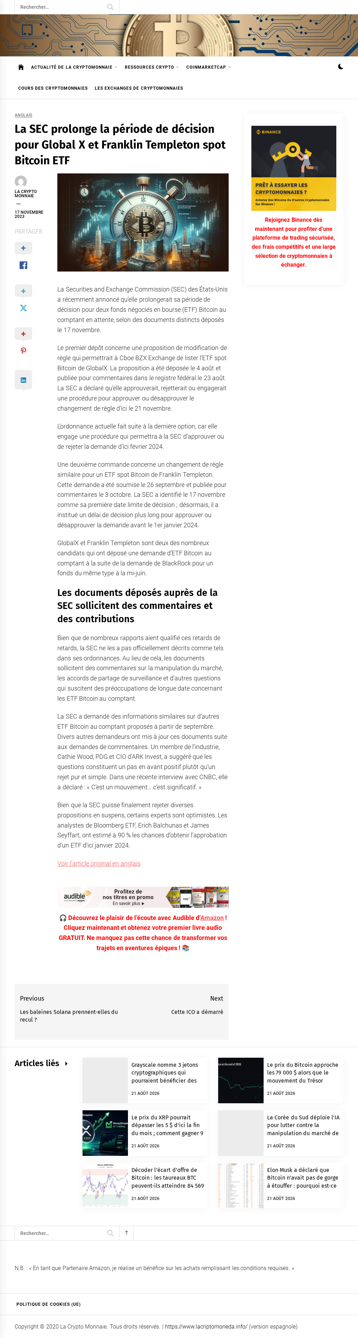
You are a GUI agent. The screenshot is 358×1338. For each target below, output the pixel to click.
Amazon (212, 917)
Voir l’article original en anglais (98, 863)
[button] (340, 67)
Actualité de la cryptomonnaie (72, 67)
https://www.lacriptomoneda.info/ (206, 1326)
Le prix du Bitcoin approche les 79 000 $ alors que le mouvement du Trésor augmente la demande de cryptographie (302, 1081)
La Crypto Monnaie (26, 193)
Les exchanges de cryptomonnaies (139, 88)
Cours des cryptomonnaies (53, 88)
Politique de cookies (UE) (48, 1304)
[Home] (21, 67)
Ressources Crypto (149, 67)
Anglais (23, 115)
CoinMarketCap (206, 67)
